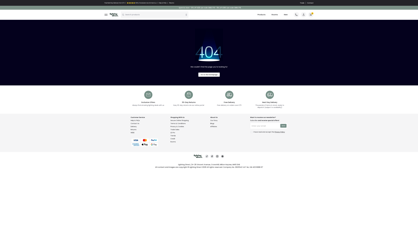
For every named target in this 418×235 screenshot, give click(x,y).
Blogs (212, 123)
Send (283, 126)
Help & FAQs (135, 120)
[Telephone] (296, 14)
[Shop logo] (114, 14)
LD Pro (172, 133)
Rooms (275, 14)
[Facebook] (212, 156)
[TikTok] (207, 156)
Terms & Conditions (178, 123)
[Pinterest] (222, 156)
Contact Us (135, 123)
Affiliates (213, 126)
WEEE (132, 133)
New (286, 14)
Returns (133, 129)
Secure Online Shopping (179, 120)
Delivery (134, 126)
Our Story (213, 120)
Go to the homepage (209, 75)
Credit (172, 139)
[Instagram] (217, 156)
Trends (173, 136)
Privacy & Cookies (177, 126)
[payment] (149, 140)
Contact (310, 3)
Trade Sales (174, 129)
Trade (302, 3)
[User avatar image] (303, 14)
